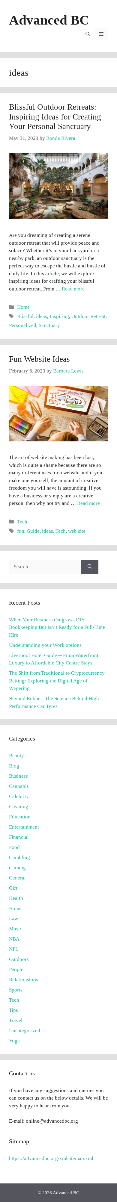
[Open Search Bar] (87, 34)
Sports (15, 990)
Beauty (16, 756)
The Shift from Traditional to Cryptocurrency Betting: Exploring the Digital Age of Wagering (57, 680)
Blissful (25, 316)
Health (16, 898)
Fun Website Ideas (39, 359)
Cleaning (18, 806)
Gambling (19, 857)
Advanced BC (49, 20)
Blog (14, 766)
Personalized (22, 325)
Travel (15, 1020)
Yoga (14, 1041)
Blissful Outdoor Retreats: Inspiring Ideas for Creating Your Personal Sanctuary (55, 116)
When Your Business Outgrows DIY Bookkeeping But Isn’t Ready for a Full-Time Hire (57, 627)
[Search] (89, 567)
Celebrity (19, 796)
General (17, 878)
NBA (14, 939)
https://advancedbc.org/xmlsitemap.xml (51, 1158)
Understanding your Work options (45, 645)
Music (15, 929)
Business (18, 776)
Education (20, 817)
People (16, 969)
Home (23, 307)
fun (20, 531)
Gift (13, 888)
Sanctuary (49, 325)
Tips (13, 1010)
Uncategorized (24, 1030)
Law (13, 918)
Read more (73, 289)
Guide (33, 531)
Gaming (17, 868)
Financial (19, 837)
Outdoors (19, 959)
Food (14, 847)
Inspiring (59, 316)
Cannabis (19, 786)
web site (77, 531)
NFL (13, 949)
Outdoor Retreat (88, 316)
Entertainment (24, 827)
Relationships (23, 980)
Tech (22, 522)
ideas (41, 316)
